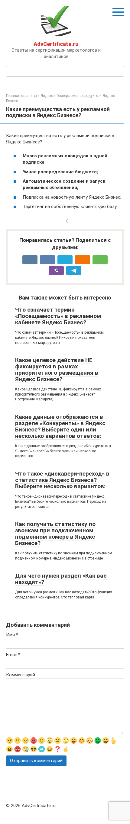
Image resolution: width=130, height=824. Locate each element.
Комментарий (20, 675)
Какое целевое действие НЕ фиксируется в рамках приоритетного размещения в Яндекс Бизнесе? (56, 370)
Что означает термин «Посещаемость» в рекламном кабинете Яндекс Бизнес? (58, 316)
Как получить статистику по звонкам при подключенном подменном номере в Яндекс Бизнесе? (55, 534)
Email (13, 654)
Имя (12, 634)
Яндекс (47, 96)
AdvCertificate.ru (56, 44)
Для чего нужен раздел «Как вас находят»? (61, 578)
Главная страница (21, 96)
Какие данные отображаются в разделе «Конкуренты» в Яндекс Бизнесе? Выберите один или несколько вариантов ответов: (60, 426)
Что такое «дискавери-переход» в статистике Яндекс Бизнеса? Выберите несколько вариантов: (62, 480)
